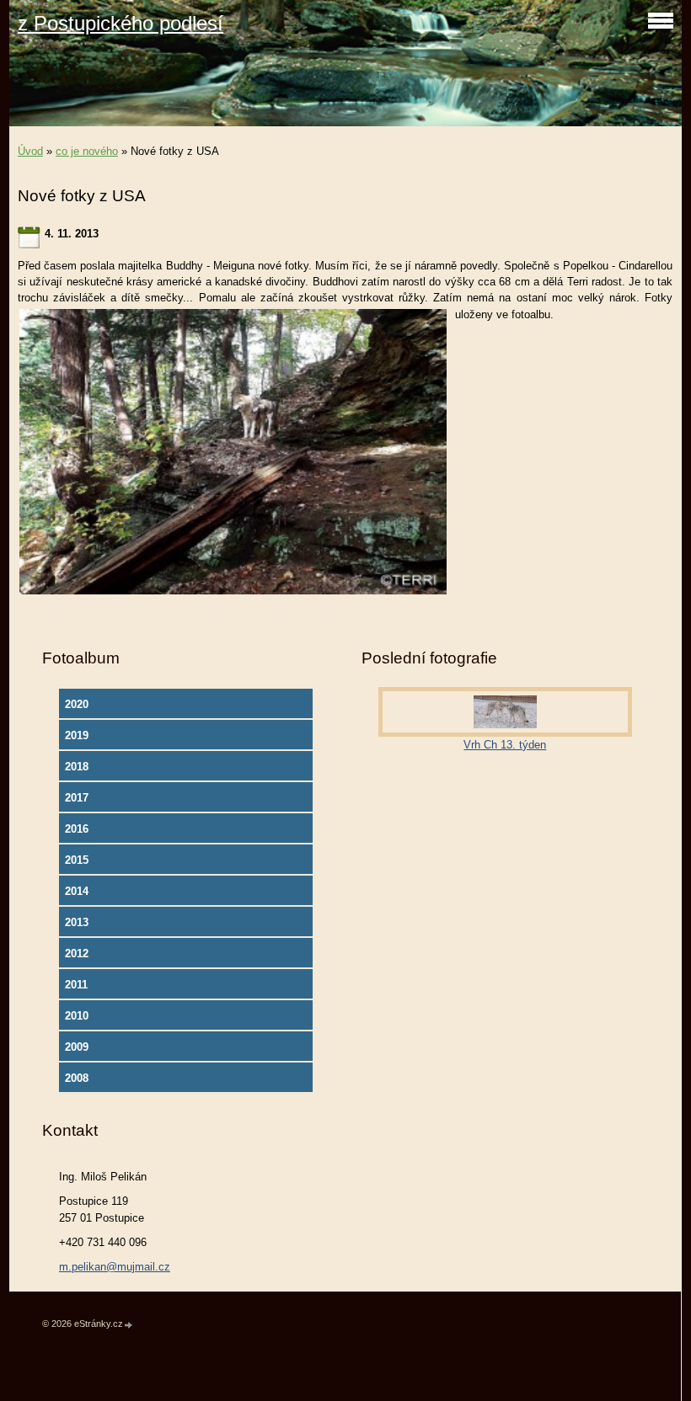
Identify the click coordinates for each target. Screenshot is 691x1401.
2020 (76, 704)
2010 (76, 1015)
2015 (76, 860)
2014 (76, 891)
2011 (76, 984)
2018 (76, 766)
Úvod (30, 151)
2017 (76, 797)
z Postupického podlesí (120, 23)
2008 (76, 1078)
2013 (76, 922)
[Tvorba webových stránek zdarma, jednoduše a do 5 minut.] (129, 1325)
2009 (76, 1047)
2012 (76, 953)
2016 (76, 829)
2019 (76, 735)
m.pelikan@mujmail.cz (114, 1266)
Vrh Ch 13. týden (504, 744)
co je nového (87, 151)
